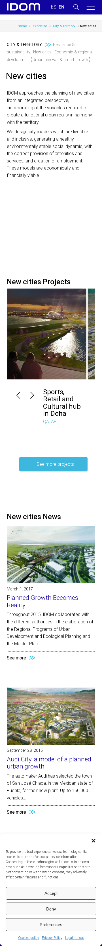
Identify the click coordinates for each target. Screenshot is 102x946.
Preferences (51, 924)
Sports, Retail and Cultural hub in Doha (62, 403)
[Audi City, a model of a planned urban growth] (51, 743)
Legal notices (74, 938)
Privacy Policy (52, 938)
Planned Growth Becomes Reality (42, 601)
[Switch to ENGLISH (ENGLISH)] (61, 7)
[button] (93, 840)
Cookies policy (28, 938)
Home (22, 26)
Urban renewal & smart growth (60, 59)
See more (16, 658)
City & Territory (64, 26)
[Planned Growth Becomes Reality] (51, 581)
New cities (42, 52)
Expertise (40, 26)
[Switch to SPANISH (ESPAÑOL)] (53, 7)
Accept (51, 893)
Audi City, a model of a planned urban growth (49, 762)
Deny (51, 909)
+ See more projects (53, 464)
